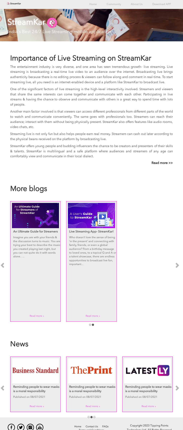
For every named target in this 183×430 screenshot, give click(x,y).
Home (93, 4)
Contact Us (92, 426)
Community (114, 4)
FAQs (105, 426)
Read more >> (162, 163)
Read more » (37, 316)
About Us (137, 4)
